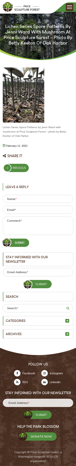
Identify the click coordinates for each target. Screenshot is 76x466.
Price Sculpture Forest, (45, 452)
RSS (25, 382)
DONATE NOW (41, 436)
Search (12, 308)
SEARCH (68, 308)
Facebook (28, 373)
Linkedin (55, 382)
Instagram (56, 373)
